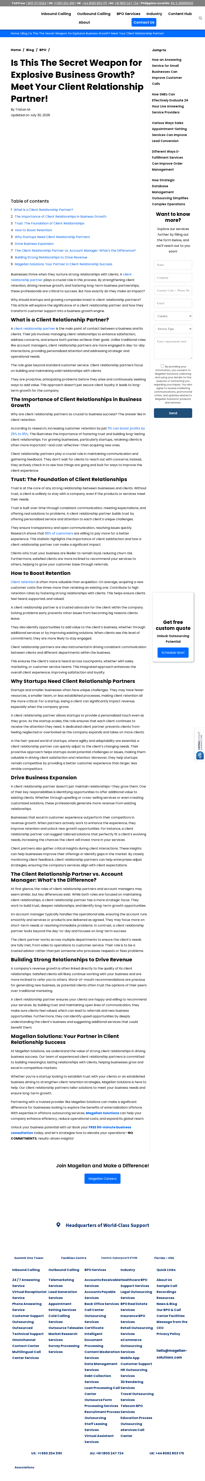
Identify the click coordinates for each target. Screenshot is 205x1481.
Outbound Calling (63, 1270)
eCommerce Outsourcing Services (131, 1346)
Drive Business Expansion (34, 243)
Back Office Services (101, 1304)
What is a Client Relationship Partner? (43, 209)
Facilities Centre (73, 1258)
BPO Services (95, 1270)
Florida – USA (164, 1258)
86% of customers (59, 533)
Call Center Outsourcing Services (95, 1316)
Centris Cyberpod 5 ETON (119, 1258)
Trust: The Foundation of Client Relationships (49, 223)
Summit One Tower (29, 1258)
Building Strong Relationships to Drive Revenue (51, 257)
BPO (42, 50)
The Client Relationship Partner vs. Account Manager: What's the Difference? (75, 250)
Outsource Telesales (65, 1328)
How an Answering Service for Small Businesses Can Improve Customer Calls (167, 72)
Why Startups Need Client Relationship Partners (52, 237)
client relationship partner (34, 328)
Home (15, 33)
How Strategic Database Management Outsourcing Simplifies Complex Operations (170, 192)
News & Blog (167, 1304)
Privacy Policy (168, 1334)
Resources (165, 1298)
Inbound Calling (26, 1270)
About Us (164, 1280)
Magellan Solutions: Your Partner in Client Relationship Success (63, 264)
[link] (29, 1243)
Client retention (23, 582)
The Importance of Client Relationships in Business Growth (60, 216)
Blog (24, 33)
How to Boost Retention (33, 230)
